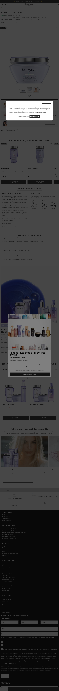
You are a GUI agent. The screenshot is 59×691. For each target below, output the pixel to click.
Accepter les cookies (34, 116)
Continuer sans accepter (46, 103)
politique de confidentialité (40, 112)
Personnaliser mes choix (23, 116)
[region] (29, 111)
